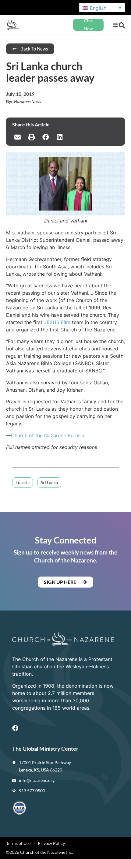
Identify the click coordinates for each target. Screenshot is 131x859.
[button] (115, 25)
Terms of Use (18, 843)
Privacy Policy (51, 843)
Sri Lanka (49, 482)
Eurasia (23, 482)
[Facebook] (15, 728)
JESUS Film (57, 322)
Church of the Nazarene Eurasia (47, 435)
